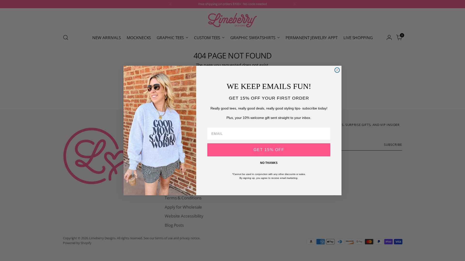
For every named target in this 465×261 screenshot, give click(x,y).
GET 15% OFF (269, 150)
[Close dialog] (337, 70)
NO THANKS (269, 163)
